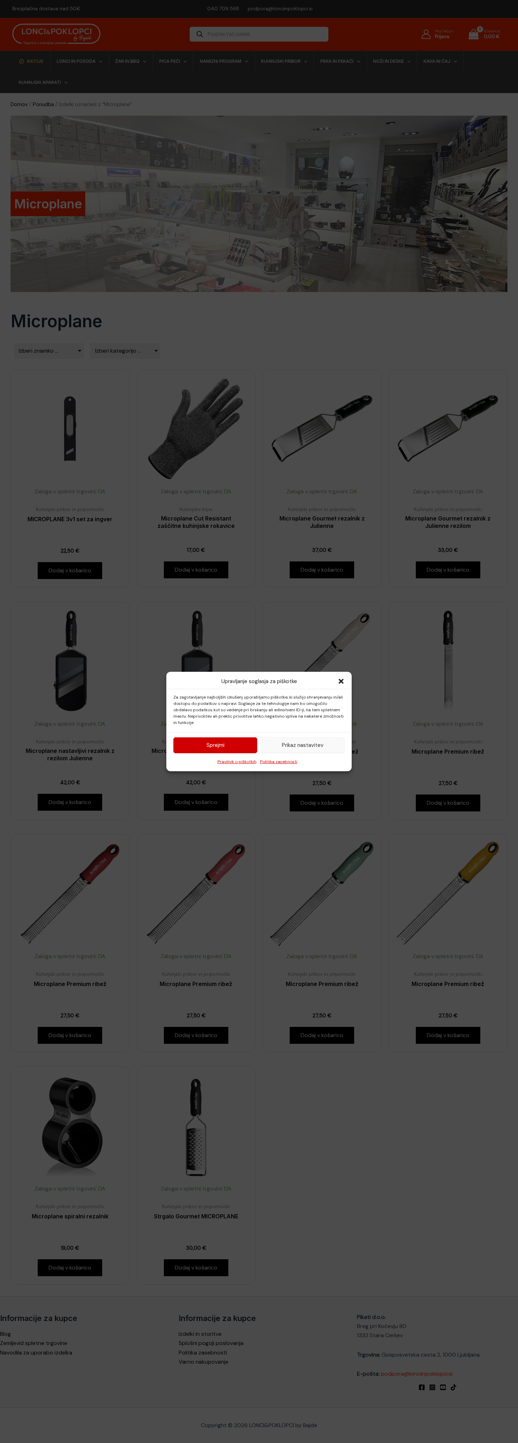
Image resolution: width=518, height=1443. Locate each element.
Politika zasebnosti (278, 762)
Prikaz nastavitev (302, 745)
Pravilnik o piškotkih (237, 762)
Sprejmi (215, 745)
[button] (341, 681)
